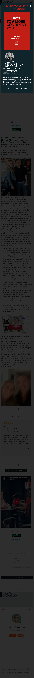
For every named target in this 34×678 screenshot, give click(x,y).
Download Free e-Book (17, 89)
